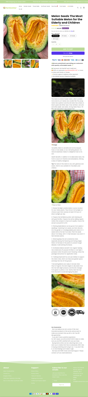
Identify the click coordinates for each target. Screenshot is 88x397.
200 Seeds (56, 39)
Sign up (61, 384)
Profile (33, 383)
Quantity (53, 42)
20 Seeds (72, 36)
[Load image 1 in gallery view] (8, 64)
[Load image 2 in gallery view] (17, 64)
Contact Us (6, 373)
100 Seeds (55, 36)
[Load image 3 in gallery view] (26, 64)
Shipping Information (37, 378)
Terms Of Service (36, 376)
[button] (77, 7)
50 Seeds (64, 36)
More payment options (68, 56)
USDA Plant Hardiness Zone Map (11, 378)
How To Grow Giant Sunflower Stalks (13, 380)
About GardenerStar (8, 371)
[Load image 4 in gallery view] (35, 64)
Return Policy (34, 371)
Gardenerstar (46, 396)
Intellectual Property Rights (38, 380)
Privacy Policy (35, 373)
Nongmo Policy (7, 376)
